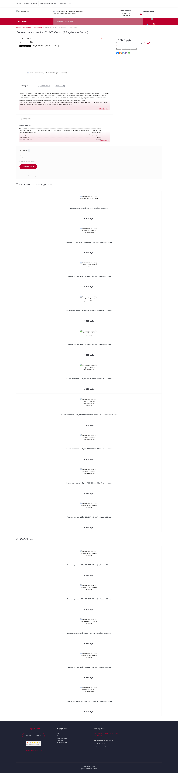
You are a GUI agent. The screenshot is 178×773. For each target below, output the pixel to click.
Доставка (19, 3)
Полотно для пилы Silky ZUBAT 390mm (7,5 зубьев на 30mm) (89, 633)
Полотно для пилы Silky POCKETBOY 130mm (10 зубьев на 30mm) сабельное (89, 415)
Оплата (26, 3)
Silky (31, 42)
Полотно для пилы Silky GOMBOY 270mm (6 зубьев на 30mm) (89, 599)
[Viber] (126, 53)
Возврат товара (62, 738)
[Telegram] (123, 53)
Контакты (34, 3)
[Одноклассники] (120, 53)
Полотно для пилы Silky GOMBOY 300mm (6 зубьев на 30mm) (89, 517)
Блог (70, 3)
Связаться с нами (33, 736)
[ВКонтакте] (117, 53)
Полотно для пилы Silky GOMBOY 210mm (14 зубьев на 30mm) (88, 483)
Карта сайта (60, 740)
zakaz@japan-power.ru (33, 750)
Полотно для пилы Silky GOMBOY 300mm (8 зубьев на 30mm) (89, 344)
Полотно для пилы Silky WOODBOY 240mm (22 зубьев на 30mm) (89, 701)
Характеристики (44, 86)
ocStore (93, 767)
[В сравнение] (161, 192)
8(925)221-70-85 (148, 11)
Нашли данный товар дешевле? (126, 49)
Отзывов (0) (60, 86)
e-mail (145, 14)
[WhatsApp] (129, 53)
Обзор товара (26, 86)
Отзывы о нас (62, 3)
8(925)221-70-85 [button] (33, 729)
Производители (62, 742)
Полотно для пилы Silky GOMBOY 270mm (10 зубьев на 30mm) (88, 449)
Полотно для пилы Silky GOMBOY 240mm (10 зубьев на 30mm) (88, 310)
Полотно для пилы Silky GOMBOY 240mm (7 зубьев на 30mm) (89, 276)
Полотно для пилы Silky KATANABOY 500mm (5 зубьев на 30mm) (89, 242)
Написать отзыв (28, 167)
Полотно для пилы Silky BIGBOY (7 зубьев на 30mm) (89, 208)
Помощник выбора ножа (48, 3)
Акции (59, 745)
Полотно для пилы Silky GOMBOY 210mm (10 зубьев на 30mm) (88, 379)
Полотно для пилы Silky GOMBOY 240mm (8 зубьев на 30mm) (89, 667)
